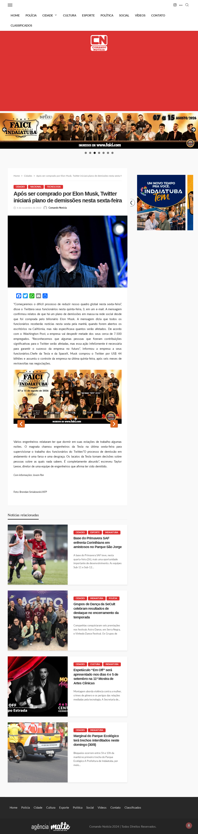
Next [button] (193, 130)
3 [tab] (95, 153)
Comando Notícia (58, 208)
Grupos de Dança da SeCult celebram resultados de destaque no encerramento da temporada (96, 610)
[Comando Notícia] (99, 43)
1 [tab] (86, 153)
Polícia (31, 15)
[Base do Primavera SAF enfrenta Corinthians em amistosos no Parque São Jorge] (38, 555)
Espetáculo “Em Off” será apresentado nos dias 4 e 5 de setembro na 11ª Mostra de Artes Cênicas (95, 676)
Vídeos (140, 15)
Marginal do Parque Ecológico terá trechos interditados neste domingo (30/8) (96, 740)
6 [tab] (108, 153)
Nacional (35, 187)
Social (124, 15)
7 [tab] (112, 153)
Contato (158, 15)
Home (15, 15)
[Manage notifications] (189, 825)
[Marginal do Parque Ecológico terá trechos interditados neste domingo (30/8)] (38, 752)
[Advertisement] (99, 84)
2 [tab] (90, 153)
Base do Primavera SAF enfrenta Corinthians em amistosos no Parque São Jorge (97, 542)
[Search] (187, 5)
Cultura (69, 15)
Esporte (88, 15)
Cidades (20, 187)
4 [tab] (99, 153)
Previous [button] (5, 130)
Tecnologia (54, 187)
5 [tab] (103, 153)
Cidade (47, 15)
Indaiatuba (111, 532)
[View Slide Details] (99, 131)
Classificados (21, 25)
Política (107, 15)
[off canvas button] (10, 5)
